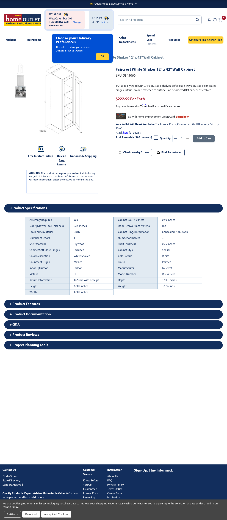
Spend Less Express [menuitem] (151, 40)
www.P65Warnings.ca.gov (79, 180)
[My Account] (209, 20)
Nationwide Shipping (83, 156)
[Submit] (197, 20)
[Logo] (22, 20)
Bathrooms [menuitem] (34, 40)
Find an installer (171, 152)
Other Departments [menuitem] (127, 40)
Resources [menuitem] (174, 40)
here (125, 132)
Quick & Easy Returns (62, 160)
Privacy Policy (115, 485)
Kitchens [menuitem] (10, 40)
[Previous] (32, 99)
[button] (113, 4)
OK (102, 56)
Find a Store (9, 476)
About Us (112, 476)
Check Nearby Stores (136, 152)
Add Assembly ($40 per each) (134, 137)
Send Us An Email (12, 485)
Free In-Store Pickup (40, 156)
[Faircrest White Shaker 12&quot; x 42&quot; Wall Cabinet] (63, 99)
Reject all (31, 514)
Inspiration (113, 497)
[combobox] (159, 20)
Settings (12, 514)
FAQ (109, 480)
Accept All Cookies (56, 514)
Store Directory (11, 480)
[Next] (95, 99)
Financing (89, 497)
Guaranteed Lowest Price (90, 491)
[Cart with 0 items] (220, 20)
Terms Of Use (114, 489)
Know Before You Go (90, 482)
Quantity (165, 138)
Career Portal (115, 493)
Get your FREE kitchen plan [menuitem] (205, 40)
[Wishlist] (215, 20)
